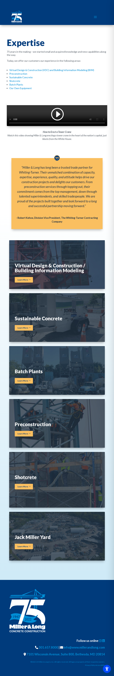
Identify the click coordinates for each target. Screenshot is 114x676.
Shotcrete (14, 80)
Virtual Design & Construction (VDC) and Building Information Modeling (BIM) (51, 70)
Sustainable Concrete (21, 77)
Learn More (23, 280)
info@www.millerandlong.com (84, 647)
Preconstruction (18, 73)
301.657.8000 (48, 647)
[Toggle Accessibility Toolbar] (107, 669)
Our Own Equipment (20, 88)
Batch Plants (16, 84)
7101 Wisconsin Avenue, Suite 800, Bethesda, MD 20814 (66, 654)
